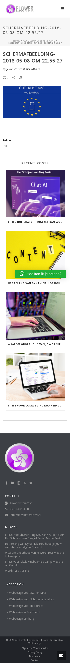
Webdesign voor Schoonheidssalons (32, 599)
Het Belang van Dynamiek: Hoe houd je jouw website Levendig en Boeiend (36, 283)
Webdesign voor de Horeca (26, 606)
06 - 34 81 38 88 (20, 509)
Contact (35, 660)
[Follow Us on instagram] (18, 483)
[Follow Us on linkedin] (12, 483)
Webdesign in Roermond (24, 612)
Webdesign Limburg (21, 618)
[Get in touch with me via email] (5, 147)
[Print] (22, 77)
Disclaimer (35, 656)
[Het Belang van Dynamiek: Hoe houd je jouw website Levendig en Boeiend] (35, 255)
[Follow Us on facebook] (6, 483)
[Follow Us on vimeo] (30, 483)
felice (9, 69)
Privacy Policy (35, 652)
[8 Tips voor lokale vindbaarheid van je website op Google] (35, 377)
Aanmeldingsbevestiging (39, 40)
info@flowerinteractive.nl (25, 515)
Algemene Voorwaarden (35, 648)
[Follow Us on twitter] (24, 483)
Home (16, 40)
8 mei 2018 (30, 69)
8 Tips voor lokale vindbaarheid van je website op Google (36, 405)
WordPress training (17, 570)
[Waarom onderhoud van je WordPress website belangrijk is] (35, 316)
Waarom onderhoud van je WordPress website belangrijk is (36, 344)
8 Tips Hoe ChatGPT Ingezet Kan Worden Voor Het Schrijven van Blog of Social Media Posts (36, 222)
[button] (40, 274)
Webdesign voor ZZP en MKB (27, 592)
